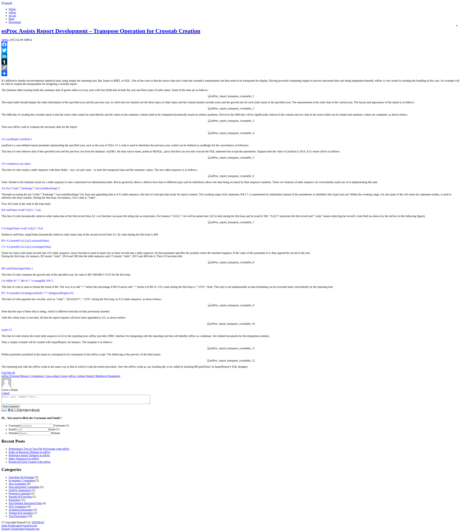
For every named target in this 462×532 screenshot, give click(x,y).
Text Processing (18, 516)
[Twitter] (231, 50)
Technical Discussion (21, 509)
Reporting (14, 499)
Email (12, 429)
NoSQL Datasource (20, 490)
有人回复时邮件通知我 (25, 410)
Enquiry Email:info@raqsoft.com (20, 528)
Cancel (5, 393)
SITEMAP (38, 522)
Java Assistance (17, 483)
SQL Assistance (18, 506)
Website (13, 433)
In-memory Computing (22, 480)
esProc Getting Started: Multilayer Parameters (94, 376)
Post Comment (11, 406)
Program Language (19, 493)
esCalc (12, 15)
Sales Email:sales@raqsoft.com (19, 525)
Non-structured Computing (24, 486)
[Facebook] (231, 44)
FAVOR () (8, 372)
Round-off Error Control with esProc (30, 461)
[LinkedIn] (231, 56)
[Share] (231, 73)
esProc (12, 12)
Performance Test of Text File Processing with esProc (39, 448)
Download (15, 22)
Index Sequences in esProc (24, 458)
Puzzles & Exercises (20, 496)
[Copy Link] (231, 67)
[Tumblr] (231, 62)
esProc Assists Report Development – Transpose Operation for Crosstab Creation (100, 31)
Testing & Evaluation (21, 512)
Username (14, 425)
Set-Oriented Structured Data (25, 503)
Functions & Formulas (21, 477)
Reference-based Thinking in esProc (29, 455)
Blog (11, 18)
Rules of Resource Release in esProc (29, 452)
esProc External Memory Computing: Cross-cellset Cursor (34, 376)
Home (12, 9)
